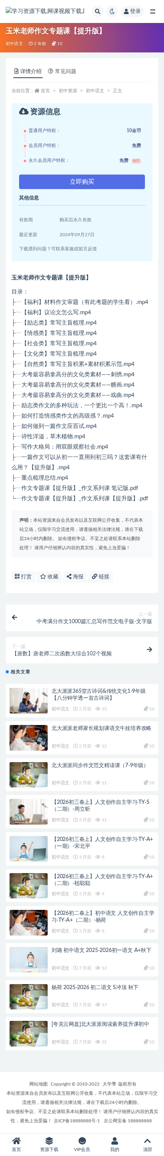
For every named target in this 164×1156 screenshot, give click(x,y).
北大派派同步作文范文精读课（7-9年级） (100, 765)
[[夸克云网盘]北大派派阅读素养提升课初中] (29, 1034)
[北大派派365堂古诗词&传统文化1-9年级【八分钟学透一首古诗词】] (29, 701)
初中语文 (14, 44)
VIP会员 (82, 1149)
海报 (77, 577)
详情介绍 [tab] (31, 71)
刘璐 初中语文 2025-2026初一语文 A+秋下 (101, 950)
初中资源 (68, 90)
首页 (45, 90)
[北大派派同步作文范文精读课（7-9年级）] (29, 775)
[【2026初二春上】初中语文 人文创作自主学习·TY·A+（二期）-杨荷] (29, 923)
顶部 (147, 1149)
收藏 (52, 577)
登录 (135, 11)
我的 (114, 1149)
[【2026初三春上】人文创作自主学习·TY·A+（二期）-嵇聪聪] (29, 886)
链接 (103, 577)
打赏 (25, 577)
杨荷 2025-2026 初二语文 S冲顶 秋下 (94, 987)
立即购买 (82, 182)
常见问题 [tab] (65, 71)
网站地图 (38, 1084)
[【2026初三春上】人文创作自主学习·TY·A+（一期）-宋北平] (29, 849)
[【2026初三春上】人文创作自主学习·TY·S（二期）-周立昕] (29, 812)
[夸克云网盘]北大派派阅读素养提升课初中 (100, 1024)
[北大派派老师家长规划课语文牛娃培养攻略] (29, 738)
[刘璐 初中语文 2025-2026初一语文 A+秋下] (29, 960)
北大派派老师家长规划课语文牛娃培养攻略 (101, 728)
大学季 (109, 1084)
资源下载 (49, 1149)
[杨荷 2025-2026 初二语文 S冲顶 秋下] (29, 997)
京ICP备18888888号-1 (77, 1120)
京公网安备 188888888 (128, 1120)
